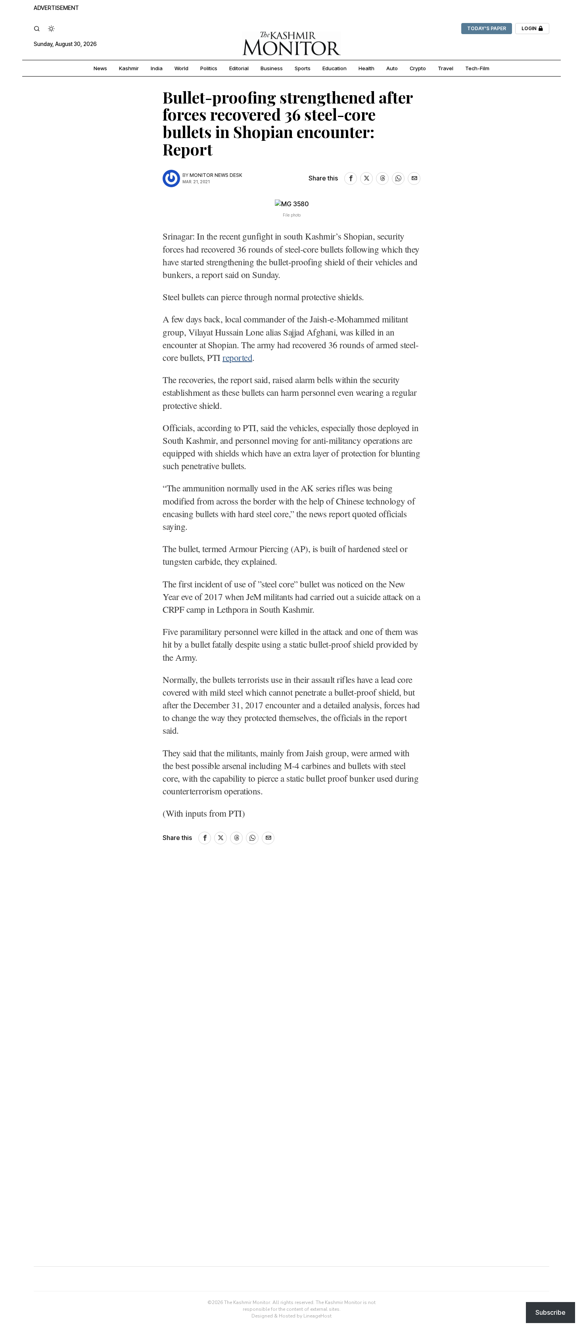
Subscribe (550, 1312)
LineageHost (317, 1316)
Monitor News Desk (216, 175)
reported (237, 357)
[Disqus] (291, 964)
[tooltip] (350, 178)
